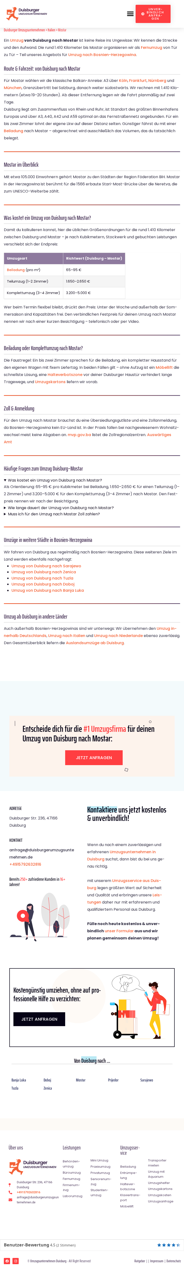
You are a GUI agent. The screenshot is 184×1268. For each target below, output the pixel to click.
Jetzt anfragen (94, 758)
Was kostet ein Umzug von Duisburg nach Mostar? (55, 480)
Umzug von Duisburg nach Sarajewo (46, 566)
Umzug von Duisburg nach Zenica (44, 572)
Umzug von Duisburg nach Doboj (43, 584)
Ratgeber (139, 1261)
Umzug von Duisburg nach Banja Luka (48, 590)
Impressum (156, 1261)
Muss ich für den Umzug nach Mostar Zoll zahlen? (54, 514)
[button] (130, 14)
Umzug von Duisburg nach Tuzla (42, 578)
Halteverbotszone (65, 374)
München (13, 88)
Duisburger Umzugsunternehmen (24, 30)
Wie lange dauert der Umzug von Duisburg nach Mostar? (61, 508)
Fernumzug (151, 47)
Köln (123, 80)
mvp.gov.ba (79, 435)
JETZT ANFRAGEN (39, 1019)
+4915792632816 (25, 864)
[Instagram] (15, 1261)
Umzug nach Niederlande (118, 635)
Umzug (16, 40)
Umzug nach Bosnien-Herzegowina (102, 54)
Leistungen (72, 1147)
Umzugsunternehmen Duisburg (48, 1261)
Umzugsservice (130, 1150)
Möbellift (164, 367)
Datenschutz (174, 1261)
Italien (51, 30)
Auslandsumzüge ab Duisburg (95, 643)
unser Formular (119, 931)
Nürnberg (157, 80)
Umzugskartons (50, 382)
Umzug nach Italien (66, 635)
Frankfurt (138, 80)
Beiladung (13, 131)
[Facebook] (7, 1261)
